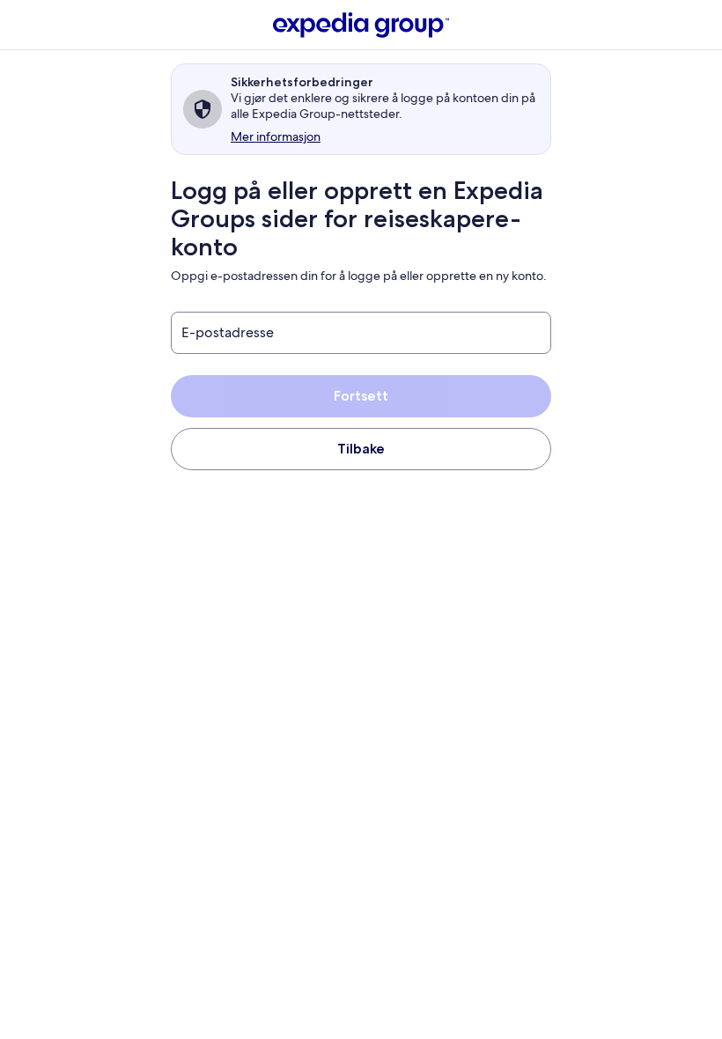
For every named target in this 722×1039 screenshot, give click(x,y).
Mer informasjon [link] (275, 136)
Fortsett (361, 395)
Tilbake (361, 448)
